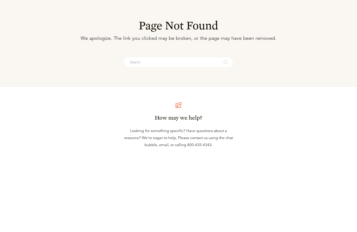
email (164, 144)
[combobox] (172, 62)
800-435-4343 (199, 144)
